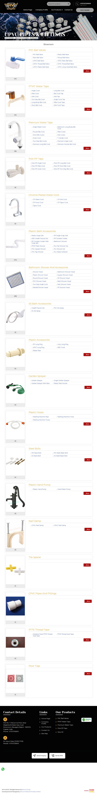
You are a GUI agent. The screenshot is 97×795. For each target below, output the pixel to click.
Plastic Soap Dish (38, 235)
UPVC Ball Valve (38, 61)
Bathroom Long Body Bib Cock (66, 128)
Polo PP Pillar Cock (38, 166)
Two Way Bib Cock (38, 99)
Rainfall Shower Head (40, 287)
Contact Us (68, 10)
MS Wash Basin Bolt (61, 453)
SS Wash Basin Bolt (60, 456)
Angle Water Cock (39, 127)
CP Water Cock (38, 199)
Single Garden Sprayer (61, 380)
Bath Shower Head (64, 281)
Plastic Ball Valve (63, 54)
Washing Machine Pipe (41, 417)
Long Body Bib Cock (39, 102)
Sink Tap (57, 96)
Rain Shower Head (64, 284)
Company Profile (42, 10)
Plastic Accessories (39, 339)
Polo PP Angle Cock (39, 163)
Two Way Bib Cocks (40, 141)
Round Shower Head (40, 278)
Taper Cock (37, 206)
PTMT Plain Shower (38, 246)
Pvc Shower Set (59, 249)
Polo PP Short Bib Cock (62, 166)
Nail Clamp (35, 521)
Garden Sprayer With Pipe (41, 383)
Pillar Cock (35, 93)
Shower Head (38, 272)
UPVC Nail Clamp (60, 525)
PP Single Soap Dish (61, 235)
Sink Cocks (61, 135)
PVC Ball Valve (38, 54)
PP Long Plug (37, 344)
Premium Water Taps (41, 122)
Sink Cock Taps (59, 105)
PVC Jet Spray (59, 308)
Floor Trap (34, 666)
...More (87, 71)
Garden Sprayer (37, 376)
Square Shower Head (65, 275)
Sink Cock (35, 96)
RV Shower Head (63, 278)
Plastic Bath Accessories (42, 231)
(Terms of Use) (26, 789)
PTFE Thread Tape (39, 629)
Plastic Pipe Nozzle (60, 383)
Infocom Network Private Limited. (30, 791)
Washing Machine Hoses (41, 420)
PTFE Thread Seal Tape (65, 634)
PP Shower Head (63, 287)
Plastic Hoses (36, 412)
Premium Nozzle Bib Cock (66, 144)
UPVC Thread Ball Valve (41, 64)
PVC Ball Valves (37, 50)
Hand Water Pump (64, 489)
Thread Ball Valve (63, 57)
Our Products (56, 10)
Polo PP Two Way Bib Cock (63, 169)
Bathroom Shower (60, 241)
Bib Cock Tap (58, 93)
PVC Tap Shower (37, 252)
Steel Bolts (35, 448)
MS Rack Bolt (36, 453)
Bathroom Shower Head (66, 272)
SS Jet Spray (36, 311)
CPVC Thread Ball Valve (65, 64)
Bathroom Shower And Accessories (48, 267)
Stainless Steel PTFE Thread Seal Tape (42, 635)
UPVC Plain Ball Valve (64, 61)
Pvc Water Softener (61, 252)
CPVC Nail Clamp (38, 525)
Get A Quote (84, 10)
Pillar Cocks (61, 132)
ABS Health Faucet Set (40, 238)
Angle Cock (36, 91)
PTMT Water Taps (39, 86)
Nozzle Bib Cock (39, 132)
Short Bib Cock (37, 105)
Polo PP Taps (36, 158)
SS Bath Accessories (40, 303)
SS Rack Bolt (36, 456)
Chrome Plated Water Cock (44, 195)
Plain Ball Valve (38, 57)
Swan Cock (37, 138)
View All (60, 732)
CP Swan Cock (38, 202)
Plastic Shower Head (40, 275)
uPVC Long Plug (38, 347)
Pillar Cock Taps (59, 102)
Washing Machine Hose (65, 417)
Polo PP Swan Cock (39, 169)
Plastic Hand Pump (39, 484)
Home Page (27, 10)
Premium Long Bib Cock (41, 144)
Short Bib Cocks (38, 135)
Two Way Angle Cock (40, 284)
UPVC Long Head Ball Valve (67, 67)
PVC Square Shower (39, 249)
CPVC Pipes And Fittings (42, 593)
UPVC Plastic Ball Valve (41, 67)
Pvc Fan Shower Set (61, 246)
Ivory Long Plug (62, 344)
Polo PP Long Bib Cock (62, 163)
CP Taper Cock (62, 202)
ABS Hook (61, 347)
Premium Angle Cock (64, 141)
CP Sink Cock (62, 199)
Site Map (44, 733)
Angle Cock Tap (59, 99)
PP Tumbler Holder (60, 238)
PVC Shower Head (39, 281)
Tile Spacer (35, 557)
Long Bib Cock (59, 91)
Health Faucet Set (38, 308)
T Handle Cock (62, 138)
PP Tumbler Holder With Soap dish (40, 242)
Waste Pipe (37, 350)
